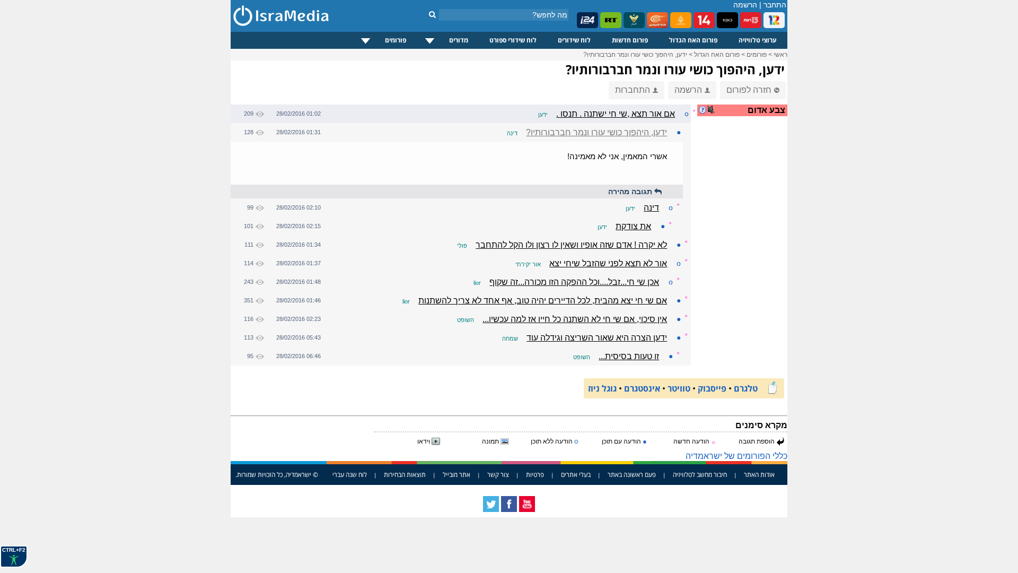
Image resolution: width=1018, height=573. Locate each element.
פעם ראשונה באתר (632, 474)
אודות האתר (759, 474)
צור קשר (498, 474)
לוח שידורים (574, 40)
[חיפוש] (432, 14)
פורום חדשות (630, 40)
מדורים (458, 40)
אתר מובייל (456, 474)
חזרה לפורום (748, 89)
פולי (462, 245)
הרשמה (745, 5)
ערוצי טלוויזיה (758, 40)
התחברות (632, 89)
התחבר (774, 5)
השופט (465, 320)
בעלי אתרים (576, 474)
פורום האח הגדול (693, 40)
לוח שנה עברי (349, 474)
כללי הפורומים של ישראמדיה (736, 456)
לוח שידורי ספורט (513, 40)
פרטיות (535, 474)
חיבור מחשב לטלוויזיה (700, 474)
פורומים (395, 40)
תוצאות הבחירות (405, 474)
